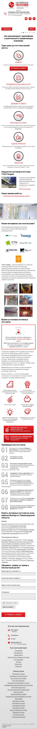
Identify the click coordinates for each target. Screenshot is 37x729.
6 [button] (32, 32)
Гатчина (4, 540)
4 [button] (28, 32)
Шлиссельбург (22, 549)
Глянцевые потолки (18, 703)
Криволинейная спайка (18, 694)
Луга (32, 542)
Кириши (30, 540)
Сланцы (23, 543)
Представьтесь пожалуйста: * (11, 571)
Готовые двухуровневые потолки (18, 683)
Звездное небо (18, 692)
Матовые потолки (18, 701)
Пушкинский (5, 533)
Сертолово (26, 542)
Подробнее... (29, 108)
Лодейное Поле (6, 545)
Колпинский (22, 526)
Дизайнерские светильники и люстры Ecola (18, 685)
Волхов (20, 542)
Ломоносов (30, 560)
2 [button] (23, 32)
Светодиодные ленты (18, 687)
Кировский (14, 526)
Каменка (19, 558)
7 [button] (34, 32)
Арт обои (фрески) (18, 681)
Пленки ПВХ (18, 699)
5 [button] (30, 32)
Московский (24, 529)
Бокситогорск (29, 547)
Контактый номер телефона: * (11, 578)
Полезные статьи (6, 725)
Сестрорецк (16, 543)
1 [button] (21, 32)
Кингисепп (4, 542)
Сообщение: (5, 592)
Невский (31, 529)
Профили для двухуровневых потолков (18, 696)
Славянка (4, 562)
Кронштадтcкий (6, 529)
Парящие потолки (18, 712)
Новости (4, 727)
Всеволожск (13, 542)
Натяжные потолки (18, 674)
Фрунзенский (14, 533)
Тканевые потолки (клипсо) (18, 676)
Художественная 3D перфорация (18, 690)
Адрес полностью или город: (10, 585)
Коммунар (12, 547)
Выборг (9, 540)
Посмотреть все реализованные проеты (16, 196)
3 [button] (25, 32)
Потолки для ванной (18, 717)
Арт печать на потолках (18, 678)
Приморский (28, 531)
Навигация (7, 29)
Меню (32, 29)
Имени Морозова (27, 551)
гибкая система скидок (28, 405)
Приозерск (4, 547)
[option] (18, 211)
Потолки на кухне (18, 715)
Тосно (3, 543)
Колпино (9, 543)
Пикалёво (15, 545)
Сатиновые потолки (18, 705)
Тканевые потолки (19, 708)
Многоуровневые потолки (18, 710)
